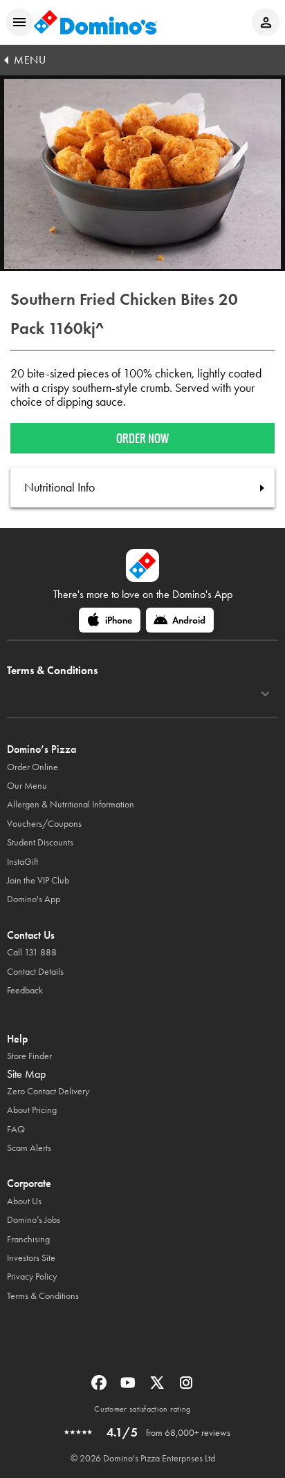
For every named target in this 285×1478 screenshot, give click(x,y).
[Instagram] (186, 1387)
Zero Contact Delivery (48, 1091)
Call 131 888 (32, 952)
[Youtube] (129, 1387)
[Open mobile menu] (19, 22)
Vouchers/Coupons (44, 824)
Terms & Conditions (43, 1296)
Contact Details (35, 971)
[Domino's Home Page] (95, 22)
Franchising (28, 1239)
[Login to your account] (265, 22)
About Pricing (32, 1110)
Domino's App (33, 899)
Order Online (32, 767)
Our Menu (27, 786)
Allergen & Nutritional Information (70, 804)
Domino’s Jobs (33, 1220)
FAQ (16, 1129)
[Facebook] (100, 1387)
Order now (142, 438)
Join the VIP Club (38, 880)
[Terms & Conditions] (265, 694)
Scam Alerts (29, 1148)
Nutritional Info (59, 487)
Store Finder (29, 1056)
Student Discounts (40, 842)
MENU (30, 59)
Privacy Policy (32, 1276)
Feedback (25, 990)
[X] (158, 1387)
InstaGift (22, 862)
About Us (24, 1201)
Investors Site (31, 1258)
